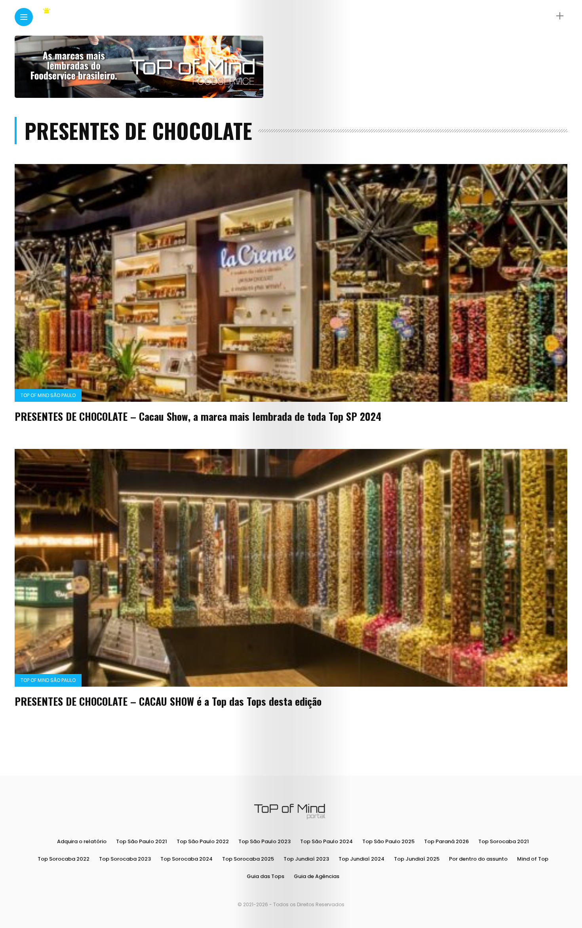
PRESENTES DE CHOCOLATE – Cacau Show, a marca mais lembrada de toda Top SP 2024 (198, 416)
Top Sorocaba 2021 (503, 841)
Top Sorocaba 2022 (63, 859)
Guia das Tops (265, 876)
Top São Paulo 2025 (388, 841)
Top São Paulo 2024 (326, 841)
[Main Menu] (23, 17)
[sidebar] (559, 16)
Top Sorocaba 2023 (125, 859)
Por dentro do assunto (478, 859)
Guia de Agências (316, 876)
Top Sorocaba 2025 (248, 859)
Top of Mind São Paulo (48, 395)
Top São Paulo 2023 (264, 841)
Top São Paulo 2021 (141, 841)
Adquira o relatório (82, 841)
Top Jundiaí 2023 (306, 859)
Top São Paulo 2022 (203, 841)
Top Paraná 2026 (446, 841)
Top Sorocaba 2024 (186, 859)
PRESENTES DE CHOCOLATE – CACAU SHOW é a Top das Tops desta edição (168, 701)
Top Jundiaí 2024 (361, 859)
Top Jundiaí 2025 (416, 859)
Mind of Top (532, 859)
